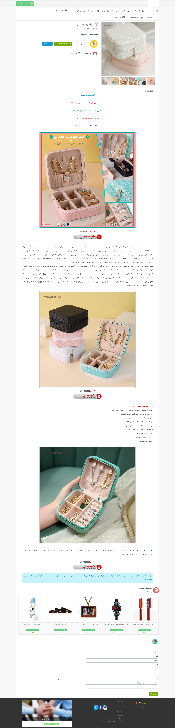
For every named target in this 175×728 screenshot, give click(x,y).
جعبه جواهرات (105, 575)
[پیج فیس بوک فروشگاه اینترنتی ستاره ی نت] (100, 707)
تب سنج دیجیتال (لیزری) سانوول (32, 624)
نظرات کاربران (117, 17)
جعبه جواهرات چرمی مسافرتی (38, 575)
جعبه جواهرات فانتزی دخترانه (119, 575)
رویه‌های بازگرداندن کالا (116, 718)
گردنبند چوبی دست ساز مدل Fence (88, 624)
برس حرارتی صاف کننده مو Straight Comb (144, 624)
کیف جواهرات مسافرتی (77, 575)
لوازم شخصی (135, 11)
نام (157, 647)
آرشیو (148, 591)
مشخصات (149, 17)
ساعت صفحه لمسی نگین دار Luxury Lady (116, 624)
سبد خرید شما (25, 3)
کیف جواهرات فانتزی (92, 575)
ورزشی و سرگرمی (75, 11)
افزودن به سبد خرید (61, 43)
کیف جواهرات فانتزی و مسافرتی (59, 575)
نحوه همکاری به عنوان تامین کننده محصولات (110, 722)
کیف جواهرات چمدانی (137, 575)
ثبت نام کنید (38, 724)
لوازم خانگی (150, 11)
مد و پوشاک (91, 11)
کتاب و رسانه (59, 11)
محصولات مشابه (134, 17)
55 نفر (45, 43)
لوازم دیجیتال (120, 11)
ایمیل (156, 656)
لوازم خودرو (105, 11)
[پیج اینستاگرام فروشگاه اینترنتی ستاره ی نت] (105, 707)
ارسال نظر (154, 694)
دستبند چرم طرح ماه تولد (60, 624)
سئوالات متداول (118, 715)
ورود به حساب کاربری (51, 724)
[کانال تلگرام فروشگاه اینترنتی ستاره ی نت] (95, 707)
